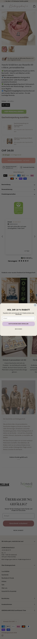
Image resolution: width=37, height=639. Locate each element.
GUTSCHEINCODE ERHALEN (19, 323)
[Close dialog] (35, 305)
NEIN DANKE (18, 329)
